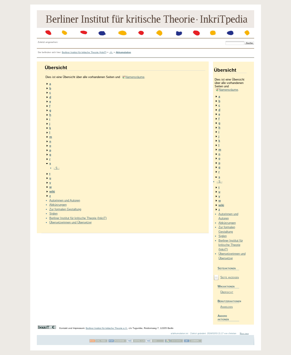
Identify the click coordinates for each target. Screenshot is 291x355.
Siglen (53, 213)
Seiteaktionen (227, 268)
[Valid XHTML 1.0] (136, 341)
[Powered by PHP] (117, 341)
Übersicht (226, 292)
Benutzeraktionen (228, 301)
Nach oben (244, 333)
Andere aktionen (223, 317)
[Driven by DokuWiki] (174, 341)
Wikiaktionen (226, 286)
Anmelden (226, 306)
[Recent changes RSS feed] (98, 341)
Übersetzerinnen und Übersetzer (70, 222)
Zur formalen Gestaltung (65, 209)
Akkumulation (123, 52)
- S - (56, 168)
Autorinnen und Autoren (64, 200)
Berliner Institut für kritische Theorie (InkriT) (84, 52)
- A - (111, 52)
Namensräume (134, 77)
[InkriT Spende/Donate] (47, 328)
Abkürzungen (58, 204)
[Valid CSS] (155, 341)
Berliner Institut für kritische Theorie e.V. (106, 328)
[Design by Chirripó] (193, 341)
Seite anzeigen (229, 277)
